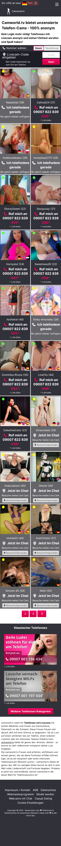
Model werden (45, 794)
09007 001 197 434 (26, 695)
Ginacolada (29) (46, 430)
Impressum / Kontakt (17, 790)
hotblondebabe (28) (15, 157)
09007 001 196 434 (26, 658)
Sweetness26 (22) (46, 264)
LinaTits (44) (46, 374)
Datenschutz (48, 790)
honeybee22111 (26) (46, 157)
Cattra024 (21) (46, 102)
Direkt (38, 48)
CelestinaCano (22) (15, 430)
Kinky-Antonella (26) (46, 319)
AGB (35, 790)
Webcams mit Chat (20, 798)
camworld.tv (7, 742)
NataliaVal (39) (15, 102)
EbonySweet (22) (15, 208)
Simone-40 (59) (15, 590)
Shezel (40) (46, 485)
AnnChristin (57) (46, 538)
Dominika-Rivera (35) (15, 374)
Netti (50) (46, 590)
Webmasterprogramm (20, 794)
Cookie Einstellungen (30, 802)
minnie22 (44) (15, 538)
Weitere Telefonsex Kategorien (31, 711)
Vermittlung (52, 48)
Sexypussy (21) (46, 208)
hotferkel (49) (15, 319)
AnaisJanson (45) (15, 485)
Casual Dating (43, 798)
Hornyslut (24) (15, 264)
